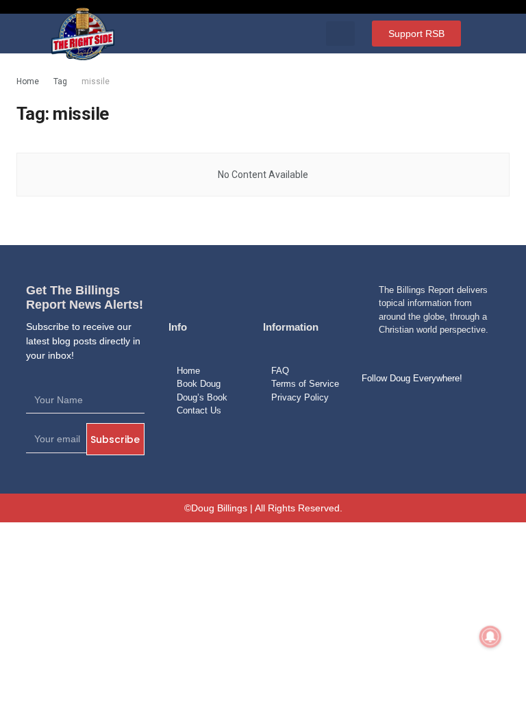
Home (27, 81)
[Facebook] (377, 410)
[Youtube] (442, 410)
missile (96, 81)
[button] (340, 33)
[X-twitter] (409, 410)
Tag (60, 81)
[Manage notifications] (490, 637)
